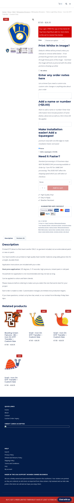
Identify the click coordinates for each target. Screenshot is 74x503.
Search (7, 452)
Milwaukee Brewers (60, 223)
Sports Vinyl (51, 229)
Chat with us (64, 499)
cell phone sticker (56, 225)
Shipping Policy (9, 460)
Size (40, 40)
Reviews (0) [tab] (20, 238)
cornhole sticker (66, 225)
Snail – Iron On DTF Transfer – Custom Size (35, 335)
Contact (7, 415)
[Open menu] (70, 3)
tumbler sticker (60, 229)
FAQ (6, 466)
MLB (39, 229)
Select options (37, 347)
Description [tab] (9, 238)
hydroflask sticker (43, 227)
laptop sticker (53, 227)
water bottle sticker (47, 232)
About (7, 413)
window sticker (58, 232)
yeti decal (66, 232)
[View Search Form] (65, 4)
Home (7, 410)
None (42, 148)
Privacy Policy (9, 455)
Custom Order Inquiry (12, 418)
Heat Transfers (49, 223)
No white (44, 71)
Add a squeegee (48, 152)
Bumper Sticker (46, 225)
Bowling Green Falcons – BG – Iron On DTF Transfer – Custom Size (11, 337)
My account (8, 469)
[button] (33, 19)
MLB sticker (44, 229)
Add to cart (58, 188)
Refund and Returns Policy (13, 458)
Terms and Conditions (12, 463)
